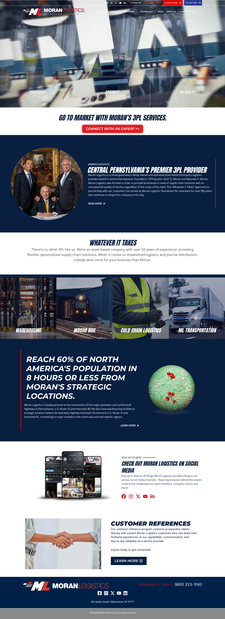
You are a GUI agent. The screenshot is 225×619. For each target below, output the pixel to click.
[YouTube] (120, 3)
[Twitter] (116, 3)
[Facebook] (107, 3)
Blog (160, 11)
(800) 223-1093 (153, 2)
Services (113, 11)
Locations (129, 11)
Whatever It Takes (188, 11)
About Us (171, 11)
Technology (146, 11)
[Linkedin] (125, 3)
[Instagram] (111, 3)
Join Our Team (191, 3)
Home (103, 11)
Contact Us (135, 2)
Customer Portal (171, 3)
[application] (119, 11)
